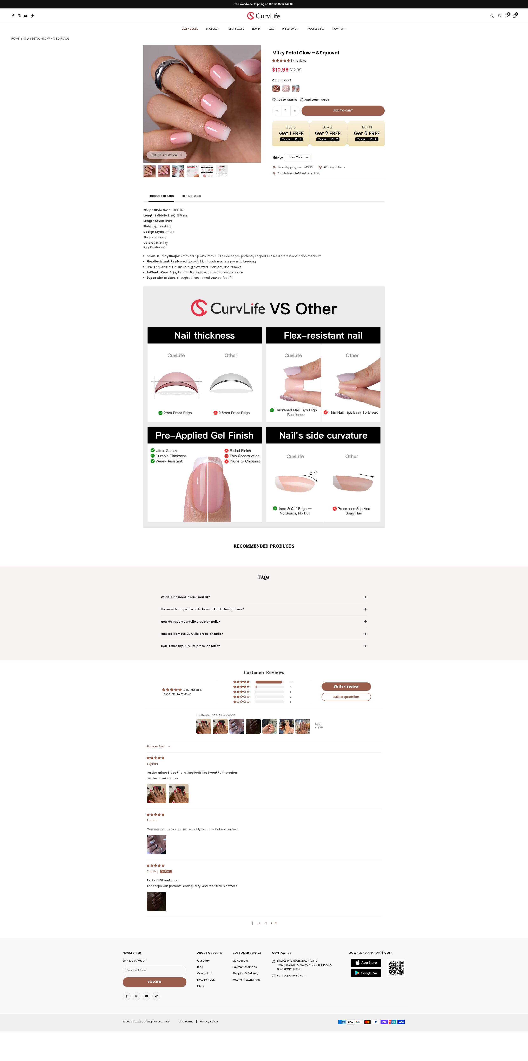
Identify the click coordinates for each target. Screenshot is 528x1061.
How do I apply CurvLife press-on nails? (190, 622)
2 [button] (259, 923)
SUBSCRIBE (154, 982)
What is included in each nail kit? (185, 597)
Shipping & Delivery (245, 973)
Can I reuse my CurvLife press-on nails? (190, 646)
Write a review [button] (346, 686)
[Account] (499, 15)
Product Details (161, 196)
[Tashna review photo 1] (156, 845)
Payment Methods (244, 967)
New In (256, 29)
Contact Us (204, 973)
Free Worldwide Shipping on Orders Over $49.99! (264, 4)
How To (337, 29)
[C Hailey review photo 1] (156, 901)
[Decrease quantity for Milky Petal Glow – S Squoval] (276, 111)
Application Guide (316, 99)
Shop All (211, 29)
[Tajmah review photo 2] (179, 793)
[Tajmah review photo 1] (156, 793)
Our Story (203, 961)
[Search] (492, 15)
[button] (251, 104)
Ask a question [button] (346, 696)
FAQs (200, 986)
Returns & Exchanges (246, 980)
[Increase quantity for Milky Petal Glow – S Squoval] (295, 111)
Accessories (316, 29)
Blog (200, 967)
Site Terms (186, 1021)
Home (15, 39)
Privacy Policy (209, 1021)
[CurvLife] (264, 15)
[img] (155, 758)
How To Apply (206, 980)
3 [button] (266, 923)
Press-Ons (289, 29)
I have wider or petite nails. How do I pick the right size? (202, 609)
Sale (271, 29)
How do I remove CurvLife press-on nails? (192, 634)
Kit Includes (191, 196)
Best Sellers (236, 29)
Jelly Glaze (190, 29)
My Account (240, 961)
